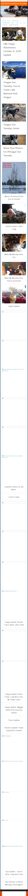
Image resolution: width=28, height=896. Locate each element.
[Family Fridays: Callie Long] (14, 214)
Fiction (17, 22)
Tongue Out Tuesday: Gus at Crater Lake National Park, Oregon (11, 89)
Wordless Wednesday (13, 24)
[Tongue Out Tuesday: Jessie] (14, 112)
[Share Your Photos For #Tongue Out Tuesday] (14, 140)
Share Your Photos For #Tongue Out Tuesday (13, 152)
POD (24, 22)
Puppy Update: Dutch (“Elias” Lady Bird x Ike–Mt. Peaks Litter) (14, 697)
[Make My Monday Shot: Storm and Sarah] (14, 268)
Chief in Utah (14, 497)
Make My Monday (6, 22)
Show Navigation (22, 13)
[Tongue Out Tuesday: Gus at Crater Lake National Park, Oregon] (14, 70)
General (3, 20)
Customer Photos (15, 20)
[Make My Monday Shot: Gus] (14, 243)
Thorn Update (14, 720)
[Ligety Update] (14, 294)
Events (12, 22)
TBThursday (5, 24)
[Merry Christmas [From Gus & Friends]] (14, 178)
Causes (8, 20)
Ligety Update (14, 306)
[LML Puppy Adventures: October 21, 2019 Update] (14, 34)
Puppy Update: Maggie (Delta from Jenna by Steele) (14, 710)
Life (21, 22)
